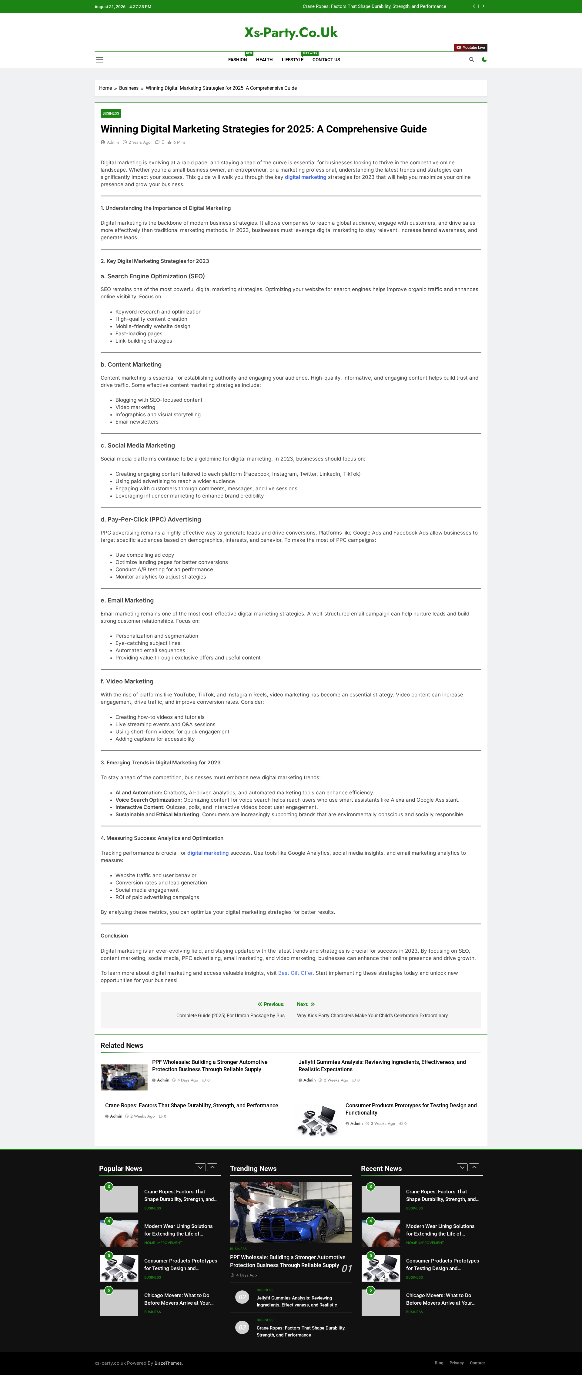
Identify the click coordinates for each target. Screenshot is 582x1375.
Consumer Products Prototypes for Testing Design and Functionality (180, 1268)
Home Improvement (163, 1243)
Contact (477, 1363)
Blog (439, 1363)
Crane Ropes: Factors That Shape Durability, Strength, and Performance (374, 6)
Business (111, 113)
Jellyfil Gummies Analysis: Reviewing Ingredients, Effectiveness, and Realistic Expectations (297, 1305)
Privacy (457, 1363)
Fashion (240, 57)
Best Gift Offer (295, 973)
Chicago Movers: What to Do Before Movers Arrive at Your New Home (177, 1303)
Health (264, 59)
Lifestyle (295, 57)
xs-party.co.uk (291, 32)
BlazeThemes (168, 1363)
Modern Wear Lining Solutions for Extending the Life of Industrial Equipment (178, 1233)
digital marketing (305, 177)
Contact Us (326, 59)
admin (113, 142)
